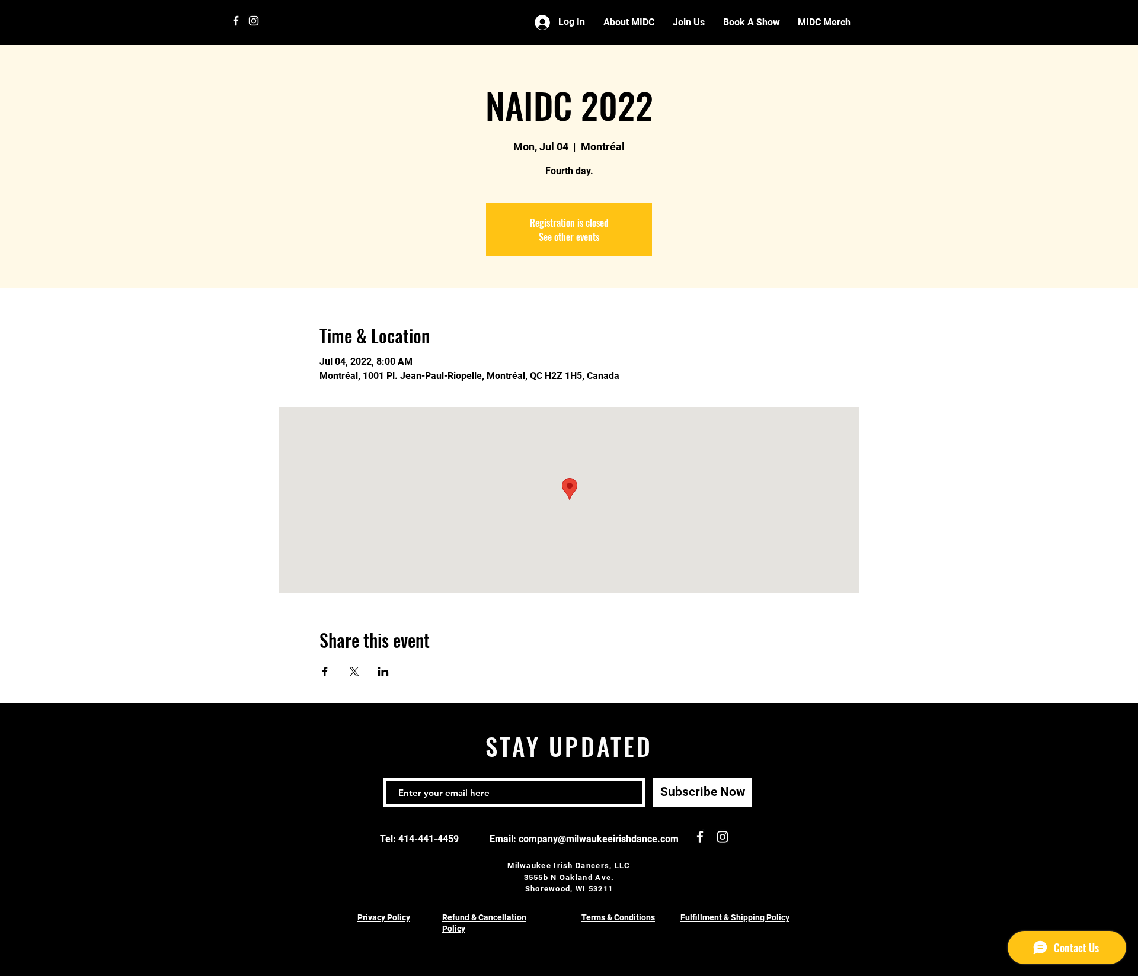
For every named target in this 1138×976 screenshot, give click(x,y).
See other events (569, 237)
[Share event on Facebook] (325, 671)
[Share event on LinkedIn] (383, 671)
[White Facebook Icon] (235, 20)
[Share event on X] (354, 671)
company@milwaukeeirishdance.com (599, 839)
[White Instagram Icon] (253, 20)
